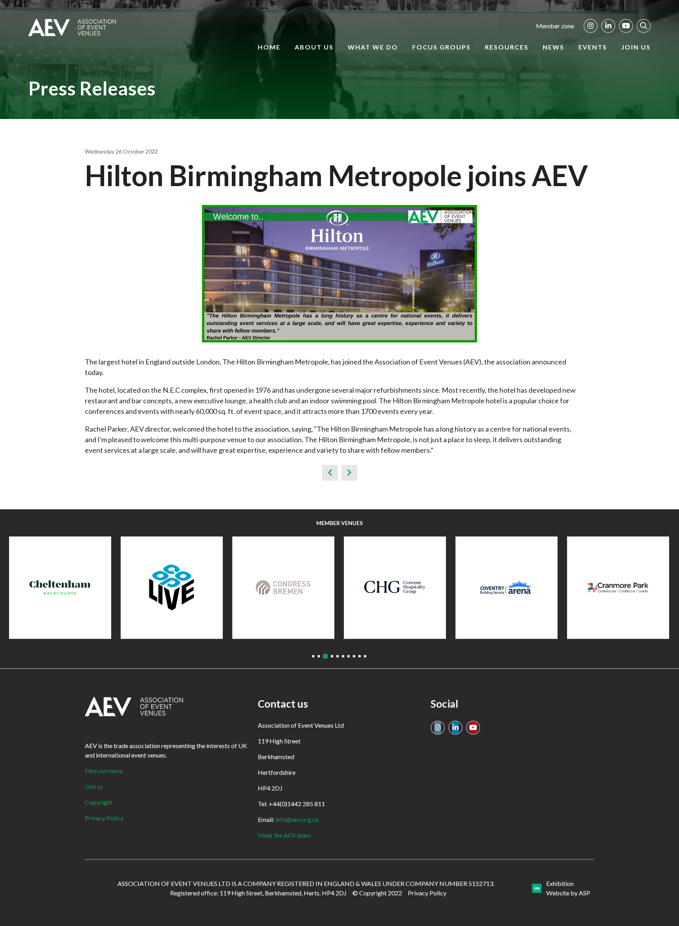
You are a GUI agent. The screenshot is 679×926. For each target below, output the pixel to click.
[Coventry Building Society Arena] (506, 587)
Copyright (98, 802)
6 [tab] (343, 656)
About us (314, 47)
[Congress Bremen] (283, 587)
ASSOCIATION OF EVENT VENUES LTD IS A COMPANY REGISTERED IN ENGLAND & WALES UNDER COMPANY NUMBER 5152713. (305, 883)
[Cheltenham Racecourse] (60, 587)
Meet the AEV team (284, 835)
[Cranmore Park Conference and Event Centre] (618, 587)
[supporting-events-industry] (72, 33)
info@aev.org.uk (297, 819)
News (553, 47)
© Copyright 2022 (377, 893)
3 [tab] (325, 656)
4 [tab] (332, 656)
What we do (373, 47)
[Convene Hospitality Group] (395, 587)
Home (269, 47)
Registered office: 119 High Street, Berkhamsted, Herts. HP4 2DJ (258, 893)
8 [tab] (354, 656)
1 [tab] (313, 656)
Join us (636, 47)
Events (592, 47)
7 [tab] (348, 656)
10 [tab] (365, 656)
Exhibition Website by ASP (568, 888)
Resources (507, 47)
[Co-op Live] (171, 587)
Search (644, 26)
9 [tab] (359, 656)
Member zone (555, 25)
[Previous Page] (330, 473)
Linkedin (608, 26)
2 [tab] (318, 656)
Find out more (103, 770)
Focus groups (441, 47)
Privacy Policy (104, 818)
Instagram (591, 26)
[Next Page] (349, 473)
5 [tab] (337, 656)
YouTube (626, 26)
